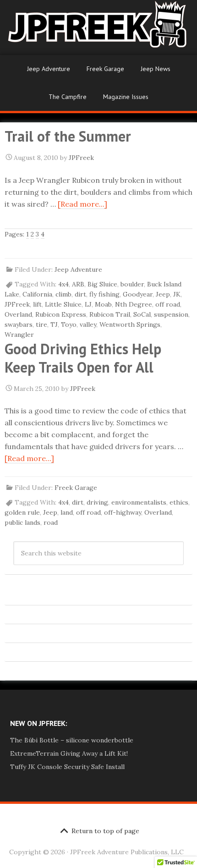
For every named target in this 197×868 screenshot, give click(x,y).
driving (97, 502)
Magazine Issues (125, 97)
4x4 (63, 284)
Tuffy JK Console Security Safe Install (67, 767)
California (37, 294)
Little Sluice (63, 304)
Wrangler (19, 334)
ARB (78, 284)
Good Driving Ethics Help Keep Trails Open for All (83, 358)
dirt (80, 294)
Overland (18, 314)
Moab (103, 304)
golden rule (22, 512)
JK (177, 294)
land (66, 512)
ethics (179, 502)
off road (167, 304)
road (51, 522)
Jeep (163, 294)
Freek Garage (105, 69)
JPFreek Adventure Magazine (98, 27)
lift (37, 304)
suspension (171, 314)
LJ (88, 304)
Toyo (69, 324)
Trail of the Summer (68, 136)
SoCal (142, 314)
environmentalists (138, 502)
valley (88, 324)
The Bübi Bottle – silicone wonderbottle (71, 740)
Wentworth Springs (129, 324)
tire (41, 324)
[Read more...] (82, 204)
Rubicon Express (60, 314)
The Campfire (68, 97)
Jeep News (155, 69)
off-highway (122, 512)
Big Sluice (102, 284)
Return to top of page (105, 831)
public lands (22, 522)
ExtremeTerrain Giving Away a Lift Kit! (69, 753)
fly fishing (104, 294)
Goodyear (138, 294)
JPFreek (17, 304)
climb (63, 294)
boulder (132, 284)
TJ (54, 324)
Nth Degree (133, 304)
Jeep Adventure (48, 69)
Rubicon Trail (109, 314)
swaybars (19, 324)
